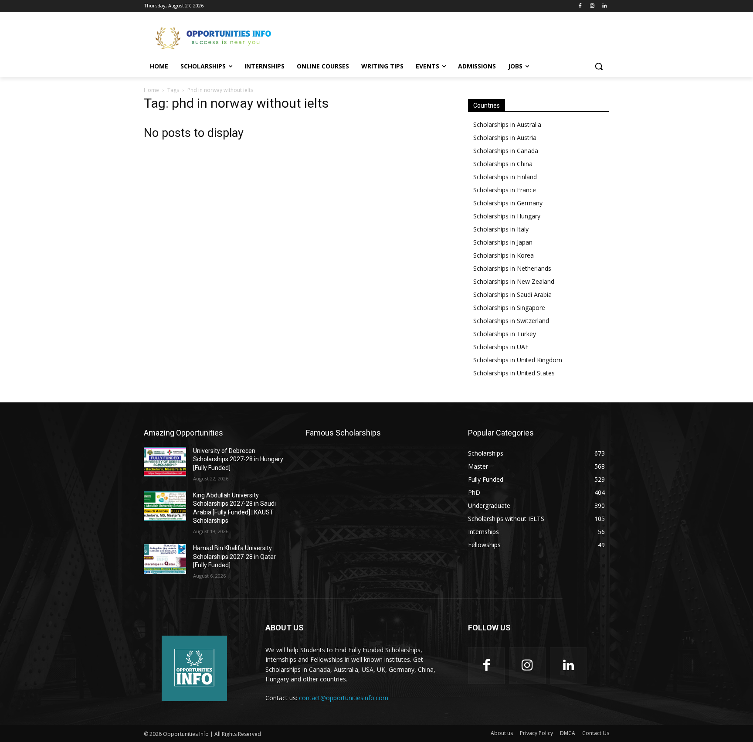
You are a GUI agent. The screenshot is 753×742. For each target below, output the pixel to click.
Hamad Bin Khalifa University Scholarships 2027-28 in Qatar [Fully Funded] (234, 556)
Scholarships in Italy (501, 229)
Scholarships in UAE (501, 347)
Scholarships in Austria (504, 137)
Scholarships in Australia (507, 124)
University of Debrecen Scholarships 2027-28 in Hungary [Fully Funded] (238, 459)
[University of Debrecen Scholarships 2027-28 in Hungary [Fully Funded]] (165, 462)
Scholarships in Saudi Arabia (512, 294)
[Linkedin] (604, 6)
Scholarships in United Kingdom (517, 360)
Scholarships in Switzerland (511, 321)
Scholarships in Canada (505, 150)
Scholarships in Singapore (509, 307)
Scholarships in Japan (503, 242)
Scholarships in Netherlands (512, 268)
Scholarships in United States (514, 373)
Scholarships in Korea (503, 255)
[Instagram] (592, 6)
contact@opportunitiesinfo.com (343, 698)
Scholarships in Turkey (504, 334)
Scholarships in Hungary (506, 216)
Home (151, 90)
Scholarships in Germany (508, 203)
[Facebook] (580, 6)
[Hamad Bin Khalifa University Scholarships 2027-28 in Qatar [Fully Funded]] (165, 559)
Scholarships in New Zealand (513, 281)
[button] (598, 66)
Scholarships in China (503, 164)
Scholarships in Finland (505, 177)
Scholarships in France (504, 190)
